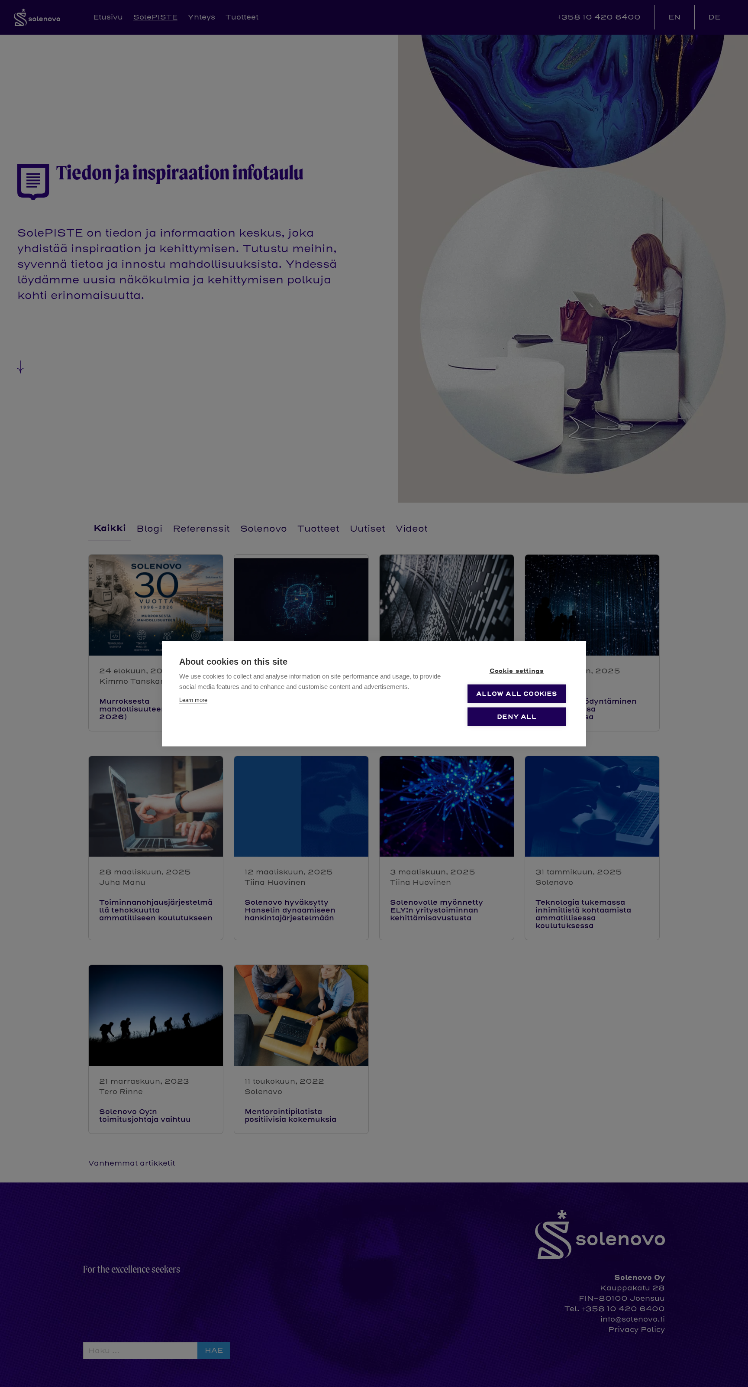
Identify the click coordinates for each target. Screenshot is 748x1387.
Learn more (193, 699)
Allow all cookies (516, 693)
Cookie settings (517, 670)
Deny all (516, 716)
